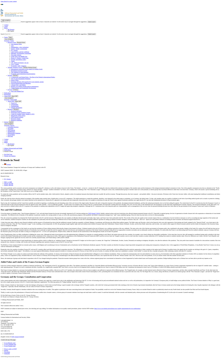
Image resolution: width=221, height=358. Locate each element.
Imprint (6, 350)
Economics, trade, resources (18, 66)
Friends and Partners (16, 107)
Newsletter (10, 128)
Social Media (11, 134)
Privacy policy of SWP (10, 349)
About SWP (11, 101)
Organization (14, 104)
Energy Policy (15, 80)
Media (6, 28)
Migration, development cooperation (21, 53)
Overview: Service (9, 125)
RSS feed (10, 136)
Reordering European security (19, 70)
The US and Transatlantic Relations (20, 78)
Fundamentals (15, 106)
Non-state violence (16, 55)
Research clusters (15, 118)
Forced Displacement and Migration (21, 83)
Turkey (13, 61)
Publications (7, 93)
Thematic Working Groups (15, 67)
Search (3, 21)
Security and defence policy (18, 59)
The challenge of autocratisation (19, 72)
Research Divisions (16, 111)
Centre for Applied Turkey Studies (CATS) (22, 114)
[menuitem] (112, 349)
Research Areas (12, 42)
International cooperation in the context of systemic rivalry (27, 69)
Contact (6, 25)
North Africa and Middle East (19, 56)
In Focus (10, 89)
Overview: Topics (9, 40)
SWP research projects (17, 117)
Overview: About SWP (10, 99)
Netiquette (7, 353)
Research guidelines (16, 120)
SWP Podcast (11, 130)
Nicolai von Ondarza (10, 156)
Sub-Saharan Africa (16, 44)
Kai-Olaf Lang (8, 154)
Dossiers (10, 75)
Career (6, 26)
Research (10, 109)
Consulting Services (13, 127)
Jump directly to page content (9, 1)
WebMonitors (11, 131)
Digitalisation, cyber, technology (20, 47)
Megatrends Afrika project (18, 115)
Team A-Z (14, 103)
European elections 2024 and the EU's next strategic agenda (27, 82)
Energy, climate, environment (19, 48)
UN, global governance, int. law (20, 62)
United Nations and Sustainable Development (23, 88)
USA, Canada (15, 64)
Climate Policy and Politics (18, 85)
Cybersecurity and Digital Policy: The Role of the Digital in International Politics (33, 77)
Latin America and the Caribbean (20, 52)
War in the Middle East (17, 91)
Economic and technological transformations (23, 74)
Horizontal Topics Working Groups (20, 112)
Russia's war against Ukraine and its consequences (25, 86)
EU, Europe (14, 50)
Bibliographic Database (14, 133)
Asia (12, 45)
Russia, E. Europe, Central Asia (19, 58)
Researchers (7, 94)
